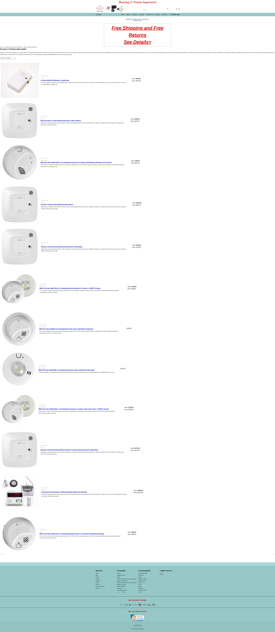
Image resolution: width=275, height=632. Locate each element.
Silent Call (140, 582)
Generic (140, 577)
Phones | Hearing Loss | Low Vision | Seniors (127, 582)
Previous (271, 626)
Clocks (118, 573)
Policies (134, 14)
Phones (118, 577)
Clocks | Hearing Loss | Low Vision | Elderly (126, 579)
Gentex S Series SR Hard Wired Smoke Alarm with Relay (61, 247)
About (128, 14)
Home (122, 14)
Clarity (140, 584)
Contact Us (149, 14)
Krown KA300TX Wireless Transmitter (55, 80)
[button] (137, 618)
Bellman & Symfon (142, 579)
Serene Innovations (142, 573)
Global (157, 14)
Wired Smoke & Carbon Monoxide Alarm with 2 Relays (61, 121)
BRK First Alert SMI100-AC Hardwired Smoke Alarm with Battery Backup (66, 329)
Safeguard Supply (142, 590)
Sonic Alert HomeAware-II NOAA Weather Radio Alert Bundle (64, 492)
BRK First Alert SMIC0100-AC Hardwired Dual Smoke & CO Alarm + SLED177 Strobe (70, 288)
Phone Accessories (121, 584)
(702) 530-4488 (137, 20)
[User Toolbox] (176, 9)
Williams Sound (141, 580)
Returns (141, 14)
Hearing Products (121, 575)
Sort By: (2, 58)
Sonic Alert (141, 575)
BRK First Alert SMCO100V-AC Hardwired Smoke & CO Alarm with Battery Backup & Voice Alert (76, 163)
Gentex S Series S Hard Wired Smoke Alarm (57, 205)
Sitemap (97, 588)
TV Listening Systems (121, 590)
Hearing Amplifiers (121, 586)
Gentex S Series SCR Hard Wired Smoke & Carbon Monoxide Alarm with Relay (69, 450)
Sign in (97, 586)
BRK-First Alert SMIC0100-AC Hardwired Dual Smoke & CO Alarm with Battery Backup (72, 534)
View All (140, 592)
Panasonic (140, 588)
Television (119, 588)
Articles (164, 14)
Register (103, 586)
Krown (139, 586)
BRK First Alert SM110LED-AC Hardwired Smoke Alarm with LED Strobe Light (66, 370)
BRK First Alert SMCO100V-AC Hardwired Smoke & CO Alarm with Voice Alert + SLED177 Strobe (74, 409)
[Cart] (179, 9)
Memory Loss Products (122, 580)
